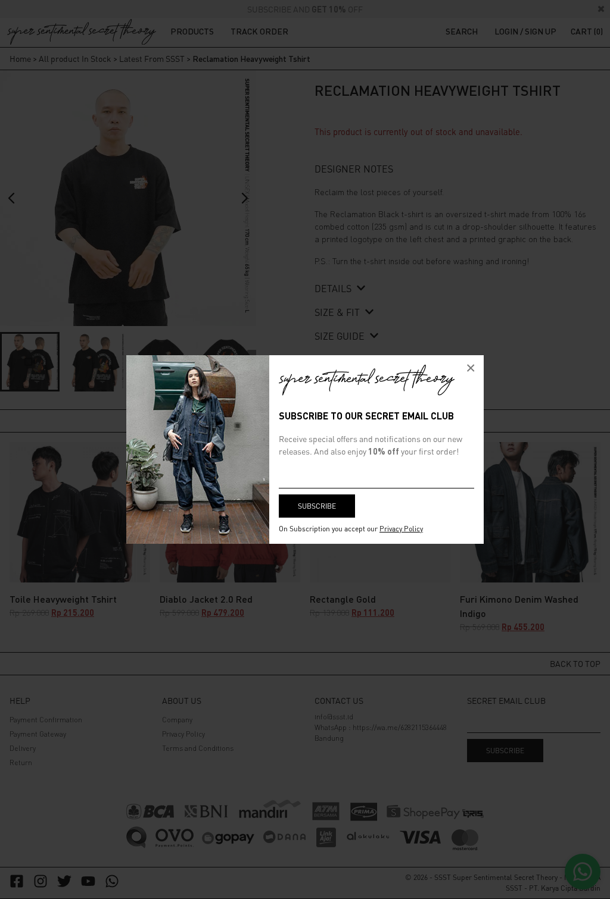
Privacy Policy (401, 528)
